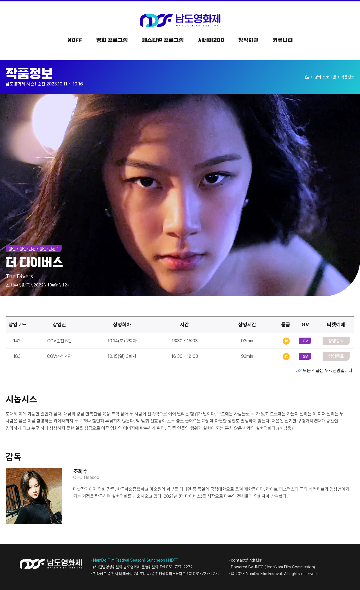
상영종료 (336, 340)
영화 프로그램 (325, 77)
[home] (307, 76)
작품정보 (347, 77)
